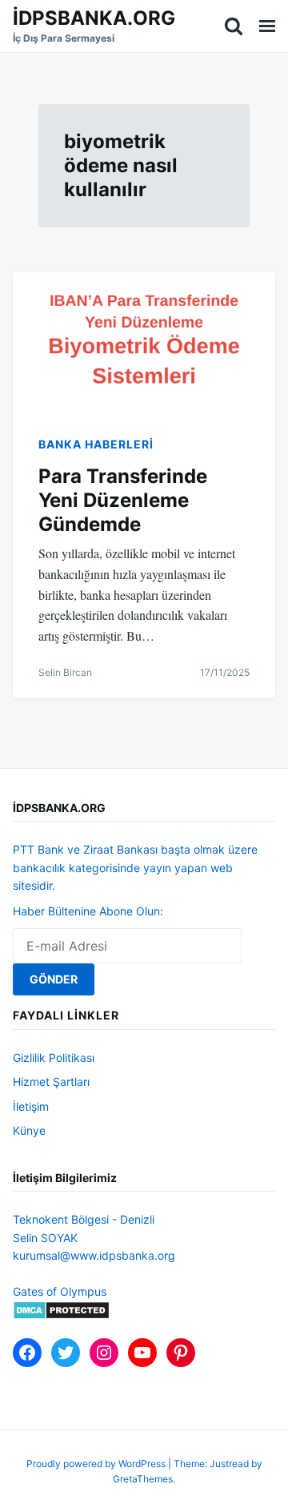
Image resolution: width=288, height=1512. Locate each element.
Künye (29, 1130)
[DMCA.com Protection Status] (61, 1315)
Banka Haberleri (96, 444)
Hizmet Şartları (51, 1081)
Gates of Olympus (59, 1291)
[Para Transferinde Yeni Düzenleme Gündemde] (144, 340)
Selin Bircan (65, 672)
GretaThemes (143, 1479)
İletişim (31, 1106)
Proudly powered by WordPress (97, 1464)
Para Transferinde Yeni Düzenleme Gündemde (122, 500)
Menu (267, 26)
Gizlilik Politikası (53, 1057)
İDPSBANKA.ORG (94, 18)
